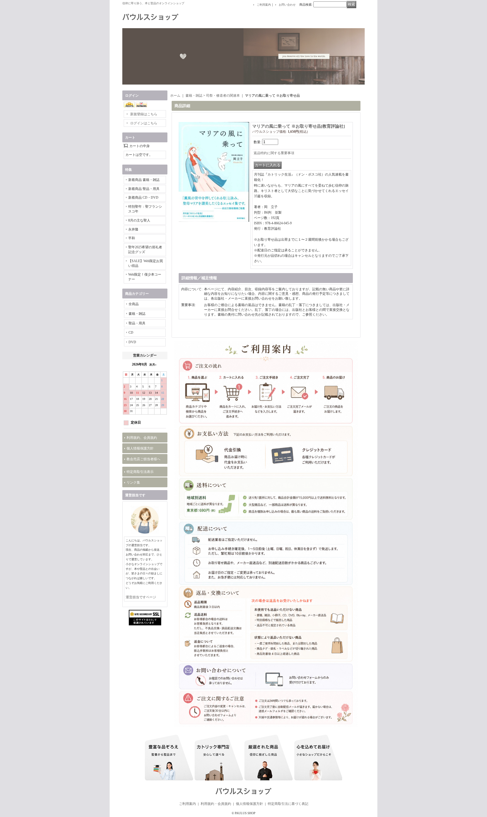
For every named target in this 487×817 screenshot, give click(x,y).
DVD (132, 342)
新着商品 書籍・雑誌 (144, 180)
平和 (131, 238)
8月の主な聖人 (139, 220)
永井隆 (133, 229)
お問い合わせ (287, 4)
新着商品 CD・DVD (143, 198)
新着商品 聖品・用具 (144, 189)
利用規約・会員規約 (216, 804)
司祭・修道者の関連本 (223, 96)
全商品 (134, 304)
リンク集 (133, 482)
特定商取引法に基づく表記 (288, 804)
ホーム (175, 96)
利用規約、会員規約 (142, 438)
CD (131, 333)
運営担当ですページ (141, 597)
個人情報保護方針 (140, 448)
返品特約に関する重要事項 (274, 153)
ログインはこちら (143, 123)
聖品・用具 (137, 323)
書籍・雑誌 (137, 314)
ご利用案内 (264, 4)
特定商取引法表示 (140, 472)
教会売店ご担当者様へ (143, 459)
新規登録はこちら (143, 114)
